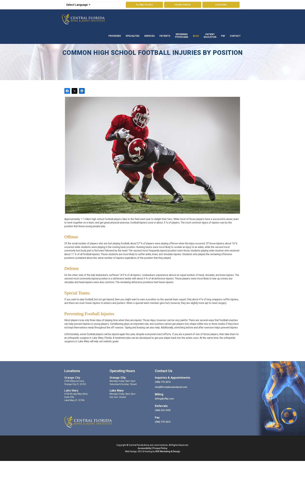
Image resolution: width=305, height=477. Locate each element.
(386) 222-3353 (163, 410)
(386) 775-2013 (163, 422)
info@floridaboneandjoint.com (171, 387)
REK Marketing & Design (167, 451)
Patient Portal (183, 4)
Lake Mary (71, 390)
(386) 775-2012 (145, 4)
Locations (221, 4)
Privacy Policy (159, 448)
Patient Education (210, 35)
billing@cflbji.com (164, 398)
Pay (223, 36)
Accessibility (144, 448)
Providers (114, 36)
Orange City (72, 377)
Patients (164, 36)
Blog (196, 36)
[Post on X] (74, 91)
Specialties (132, 36)
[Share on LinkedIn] (82, 91)
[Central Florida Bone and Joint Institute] (83, 18)
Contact (235, 36)
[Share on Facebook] (67, 91)
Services (149, 36)
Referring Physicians (181, 35)
